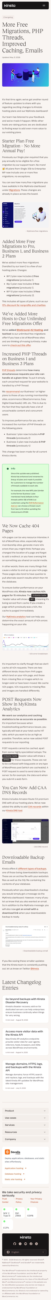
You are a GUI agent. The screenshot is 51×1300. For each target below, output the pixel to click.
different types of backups (32, 868)
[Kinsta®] (9, 5)
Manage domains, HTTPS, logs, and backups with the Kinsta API (24, 1067)
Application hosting (14, 1168)
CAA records (34, 806)
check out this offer (20, 345)
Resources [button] (11, 1132)
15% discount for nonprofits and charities (24, 305)
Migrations (14, 189)
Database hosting (13, 1174)
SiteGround (23, 329)
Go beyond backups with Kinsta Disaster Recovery (25, 1000)
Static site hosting (13, 1179)
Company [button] (10, 1139)
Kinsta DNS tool (14, 810)
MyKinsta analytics (16, 616)
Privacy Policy (19, 1200)
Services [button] (10, 1124)
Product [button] (9, 1110)
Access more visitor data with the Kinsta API (24, 1033)
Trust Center (5, 1200)
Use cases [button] (10, 1117)
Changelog (8, 17)
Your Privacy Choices (36, 1200)
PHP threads (8, 370)
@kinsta (34, 968)
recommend (13, 391)
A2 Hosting (36, 329)
